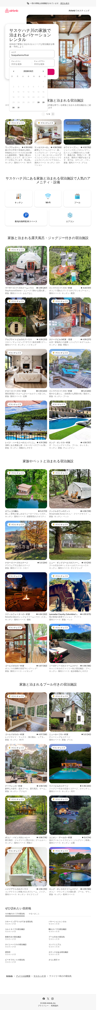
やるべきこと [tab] (34, 914)
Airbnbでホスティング (79, 10)
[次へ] (53, 114)
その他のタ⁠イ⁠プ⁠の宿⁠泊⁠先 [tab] (15, 914)
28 (38, 102)
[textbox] (20, 64)
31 (18, 107)
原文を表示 (64, 3)
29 (43, 102)
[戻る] (43, 114)
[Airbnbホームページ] (11, 11)
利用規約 (54, 1006)
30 (13, 107)
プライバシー (43, 1006)
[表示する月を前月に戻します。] (14, 71)
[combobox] (31, 55)
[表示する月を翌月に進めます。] (43, 71)
